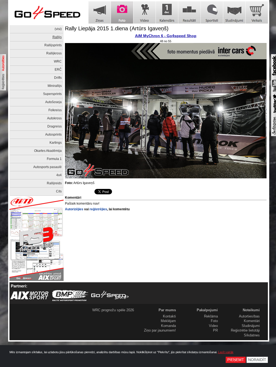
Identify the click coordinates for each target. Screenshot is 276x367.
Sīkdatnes (252, 335)
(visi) (58, 29)
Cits (59, 191)
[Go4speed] (47, 12)
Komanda (168, 326)
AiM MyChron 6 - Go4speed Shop (165, 36)
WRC (58, 61)
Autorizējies (74, 209)
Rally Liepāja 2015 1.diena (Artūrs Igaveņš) (117, 28)
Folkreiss (55, 110)
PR (215, 330)
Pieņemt (235, 360)
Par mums (167, 310)
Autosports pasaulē (47, 167)
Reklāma (211, 316)
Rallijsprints (53, 45)
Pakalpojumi (207, 310)
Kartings (56, 143)
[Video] (144, 12)
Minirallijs (55, 86)
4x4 (59, 175)
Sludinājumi (251, 326)
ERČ (58, 69)
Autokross (54, 118)
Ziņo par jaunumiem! (160, 330)
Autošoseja (53, 102)
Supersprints (52, 94)
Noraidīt (257, 360)
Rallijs (57, 37)
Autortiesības (249, 316)
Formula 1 (54, 159)
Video (213, 326)
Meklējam (168, 321)
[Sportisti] (212, 12)
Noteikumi (251, 310)
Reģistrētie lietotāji (245, 330)
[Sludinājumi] (234, 12)
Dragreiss (54, 126)
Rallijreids (54, 183)
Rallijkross (54, 53)
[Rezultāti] (189, 12)
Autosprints (53, 134)
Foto (214, 321)
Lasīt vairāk (226, 352)
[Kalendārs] (167, 12)
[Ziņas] (99, 12)
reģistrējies (98, 209)
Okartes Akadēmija (48, 151)
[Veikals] (257, 12)
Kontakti (169, 316)
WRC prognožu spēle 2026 (113, 310)
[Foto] (122, 12)
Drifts (58, 78)
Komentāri (252, 321)
